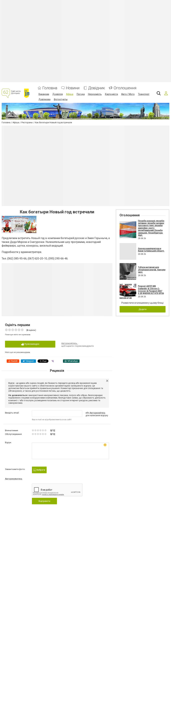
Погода (81, 94)
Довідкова (44, 99)
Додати (142, 309)
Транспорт (143, 94)
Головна (49, 88)
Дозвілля (57, 94)
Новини (72, 88)
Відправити (44, 501)
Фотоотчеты (60, 99)
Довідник (96, 88)
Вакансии (44, 94)
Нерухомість (95, 94)
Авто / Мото (128, 94)
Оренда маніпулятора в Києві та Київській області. (151, 249)
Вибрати (40, 470)
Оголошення (125, 88)
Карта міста (111, 94)
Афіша (69, 94)
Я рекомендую (31, 344)
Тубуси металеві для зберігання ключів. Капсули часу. (151, 269)
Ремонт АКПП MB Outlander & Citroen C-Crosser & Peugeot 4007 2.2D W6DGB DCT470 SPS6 (151, 289)
